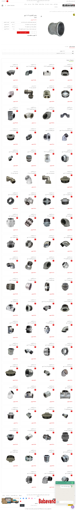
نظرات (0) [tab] (66, 46)
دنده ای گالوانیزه (59, 11)
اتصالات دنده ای (65, 11)
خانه (73, 11)
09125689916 (3, 1)
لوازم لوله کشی (70, 11)
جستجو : (36, 503)
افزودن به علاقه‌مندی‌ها (31, 35)
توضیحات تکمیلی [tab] (72, 46)
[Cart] (2, 5)
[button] (41, 16)
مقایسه (35, 17)
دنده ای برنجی (34, 86)
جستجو (22, 505)
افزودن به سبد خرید (23, 32)
